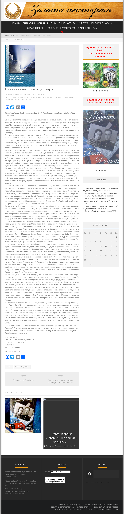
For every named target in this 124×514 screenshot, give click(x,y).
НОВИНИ (16, 23)
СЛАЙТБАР (26, 100)
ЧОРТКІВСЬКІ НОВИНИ (101, 23)
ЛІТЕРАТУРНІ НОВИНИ (34, 23)
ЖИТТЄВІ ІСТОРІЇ (83, 507)
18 (90, 251)
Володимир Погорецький (19, 94)
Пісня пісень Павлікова (23, 380)
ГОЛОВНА (61, 505)
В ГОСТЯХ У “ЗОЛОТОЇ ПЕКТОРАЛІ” (63, 507)
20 (101, 251)
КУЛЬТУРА (83, 23)
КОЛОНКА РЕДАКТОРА (74, 505)
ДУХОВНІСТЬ (84, 28)
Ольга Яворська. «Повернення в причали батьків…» (61, 438)
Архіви (47, 472)
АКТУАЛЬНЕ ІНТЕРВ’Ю (110, 505)
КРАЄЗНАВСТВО (68, 28)
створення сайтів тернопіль (97, 482)
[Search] (62, 32)
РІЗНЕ (116, 509)
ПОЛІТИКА (53, 28)
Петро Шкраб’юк (22, 367)
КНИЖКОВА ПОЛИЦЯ (28, 97)
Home (7, 40)
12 (95, 246)
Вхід (95, 28)
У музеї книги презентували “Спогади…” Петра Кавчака (61, 381)
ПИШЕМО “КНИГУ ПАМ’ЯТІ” (103, 509)
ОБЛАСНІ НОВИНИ (36, 28)
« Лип (90, 265)
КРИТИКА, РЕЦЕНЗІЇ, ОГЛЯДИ (61, 23)
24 (85, 255)
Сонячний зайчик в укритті (96, 211)
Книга (9, 367)
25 (90, 255)
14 (106, 246)
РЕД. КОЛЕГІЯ (96, 505)
